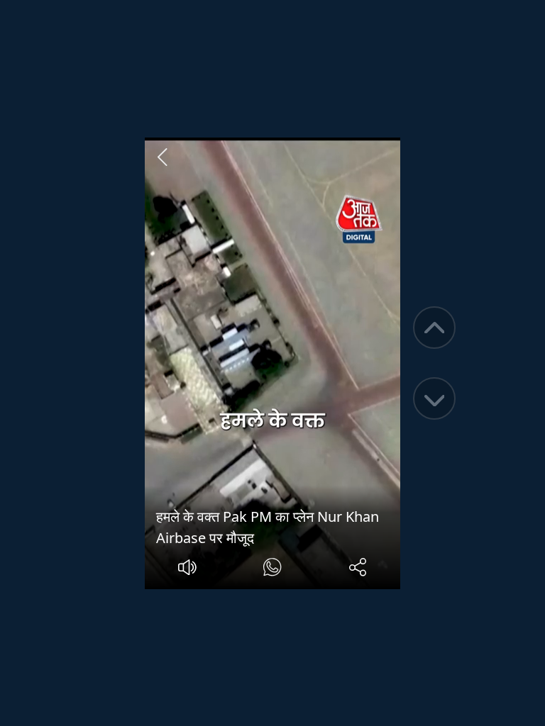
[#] (272, 569)
